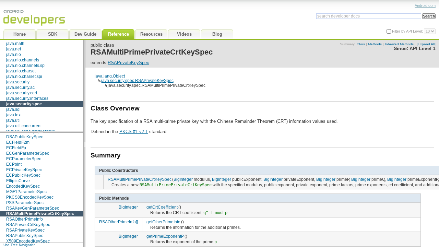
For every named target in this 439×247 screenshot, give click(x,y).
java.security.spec (24, 104)
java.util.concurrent (23, 126)
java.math (15, 43)
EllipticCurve (18, 180)
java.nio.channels (22, 60)
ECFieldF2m (17, 142)
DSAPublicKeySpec (24, 136)
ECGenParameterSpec (27, 153)
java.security (17, 82)
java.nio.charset (21, 71)
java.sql (13, 109)
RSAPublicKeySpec (24, 235)
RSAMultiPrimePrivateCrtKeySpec (40, 213)
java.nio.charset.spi (24, 76)
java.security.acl (21, 87)
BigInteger (183, 179)
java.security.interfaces (27, 98)
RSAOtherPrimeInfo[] (118, 222)
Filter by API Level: (408, 31)
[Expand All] (426, 44)
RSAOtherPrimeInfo (24, 219)
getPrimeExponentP (165, 236)
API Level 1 (423, 48)
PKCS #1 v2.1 (133, 131)
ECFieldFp (16, 147)
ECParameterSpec (23, 158)
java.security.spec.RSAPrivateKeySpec (137, 80)
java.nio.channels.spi (26, 65)
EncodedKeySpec (23, 186)
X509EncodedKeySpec (28, 241)
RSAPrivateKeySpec (25, 230)
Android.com (425, 5)
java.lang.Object (110, 76)
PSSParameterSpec (25, 202)
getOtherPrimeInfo (163, 222)
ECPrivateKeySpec (24, 169)
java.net (13, 49)
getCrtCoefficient (162, 207)
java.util (13, 120)
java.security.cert (21, 93)
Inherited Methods (399, 44)
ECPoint (14, 164)
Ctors (361, 44)
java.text (14, 115)
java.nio (13, 54)
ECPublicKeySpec (23, 175)
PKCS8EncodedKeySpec (30, 197)
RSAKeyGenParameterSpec (32, 208)
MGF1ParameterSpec (26, 191)
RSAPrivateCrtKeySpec (28, 224)
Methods (375, 44)
